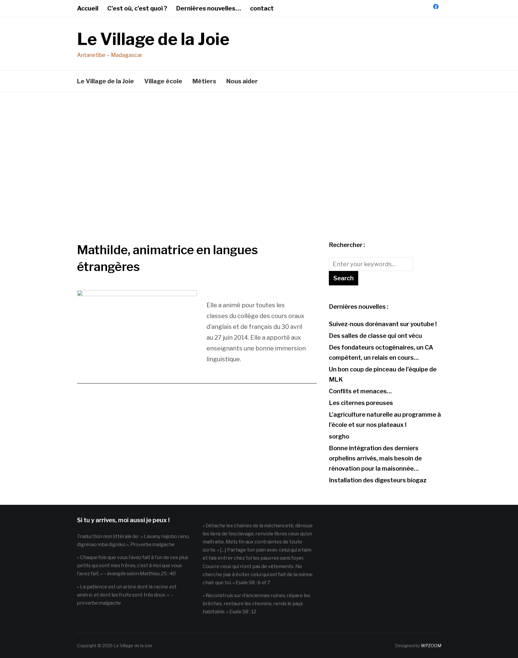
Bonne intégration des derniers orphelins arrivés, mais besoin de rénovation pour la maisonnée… (375, 458)
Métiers (204, 81)
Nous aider (242, 81)
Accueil (87, 8)
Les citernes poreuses (361, 402)
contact (262, 8)
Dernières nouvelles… (208, 8)
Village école (163, 81)
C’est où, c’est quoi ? (137, 8)
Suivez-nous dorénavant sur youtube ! (383, 324)
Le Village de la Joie (153, 39)
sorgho (339, 436)
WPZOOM (431, 645)
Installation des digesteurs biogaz (378, 480)
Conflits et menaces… (360, 391)
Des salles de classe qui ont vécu (375, 335)
